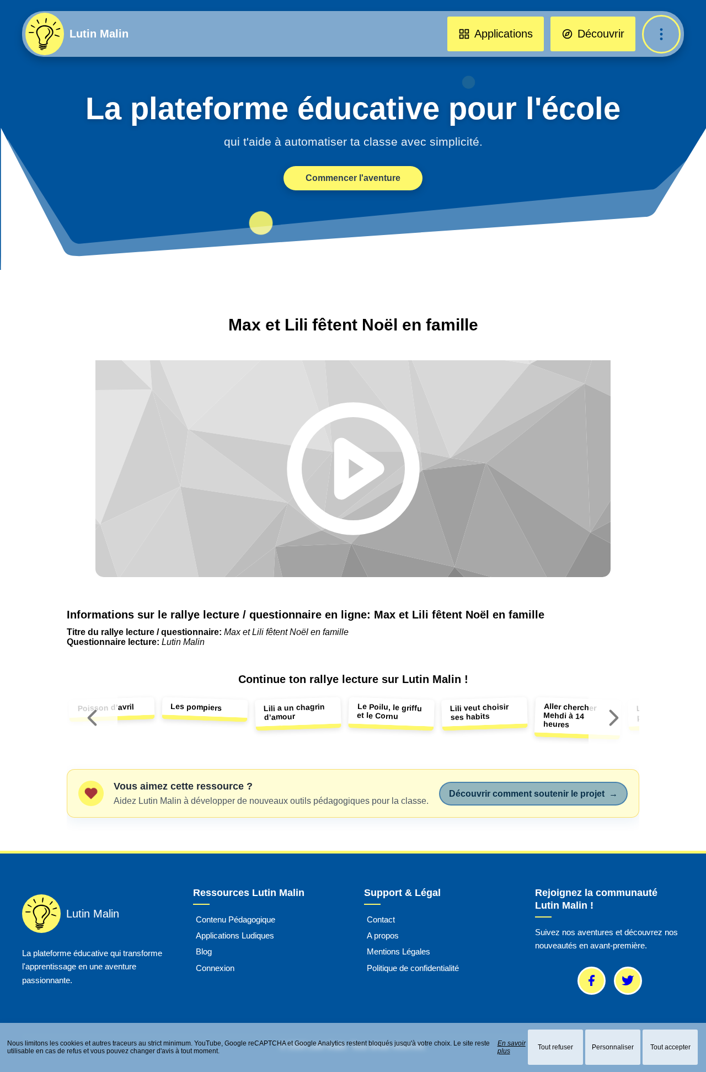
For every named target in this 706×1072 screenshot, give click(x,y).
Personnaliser (613, 1047)
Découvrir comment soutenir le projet (533, 793)
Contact (381, 919)
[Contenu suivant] (614, 718)
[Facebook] (591, 981)
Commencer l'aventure (353, 178)
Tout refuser (555, 1047)
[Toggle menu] (661, 34)
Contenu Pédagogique (235, 919)
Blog (204, 952)
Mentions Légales (398, 952)
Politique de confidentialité (413, 968)
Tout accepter (670, 1047)
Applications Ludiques (235, 936)
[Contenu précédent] (92, 718)
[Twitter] (628, 981)
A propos (383, 936)
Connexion (215, 968)
